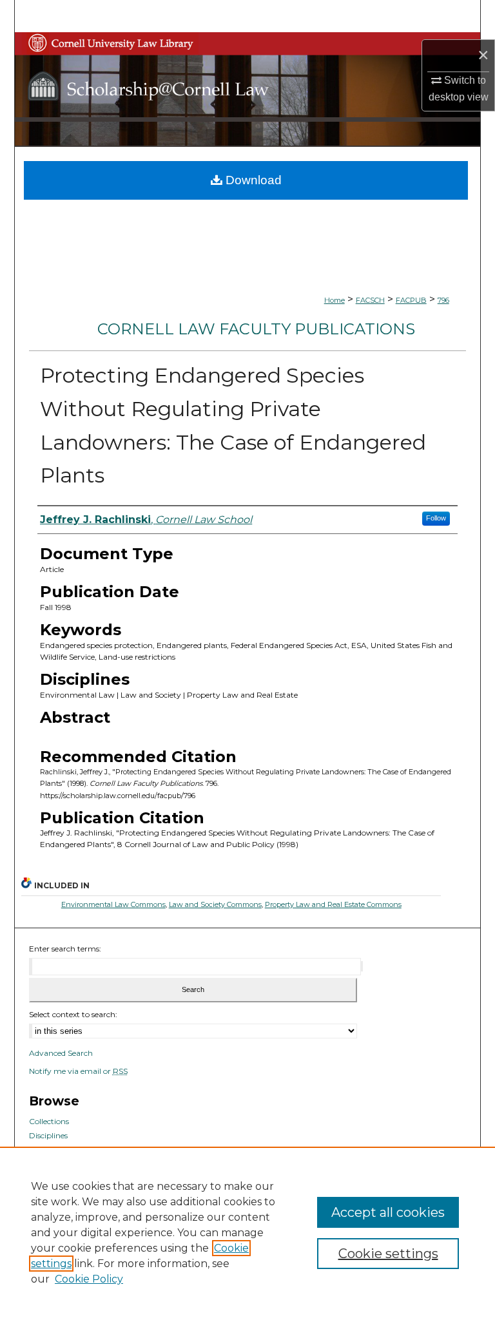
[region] (247, 1232)
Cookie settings (388, 1253)
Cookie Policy (89, 1279)
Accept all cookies (388, 1212)
